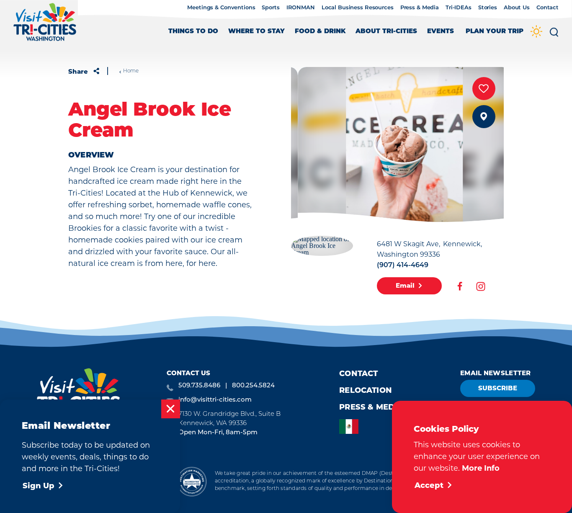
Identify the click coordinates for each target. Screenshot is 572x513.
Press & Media (419, 7)
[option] (351, 426)
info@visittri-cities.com (215, 400)
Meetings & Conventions (221, 7)
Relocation (365, 390)
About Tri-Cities (386, 31)
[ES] (351, 426)
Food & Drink (320, 31)
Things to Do (193, 31)
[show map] (483, 116)
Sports (270, 7)
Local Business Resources (358, 7)
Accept (429, 485)
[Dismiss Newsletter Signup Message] (170, 409)
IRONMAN (300, 7)
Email (405, 285)
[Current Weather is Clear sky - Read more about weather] (536, 32)
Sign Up (38, 485)
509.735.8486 (199, 386)
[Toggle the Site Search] (554, 35)
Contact (547, 7)
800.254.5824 (253, 386)
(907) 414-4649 (402, 265)
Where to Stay (256, 31)
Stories (487, 7)
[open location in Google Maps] (322, 244)
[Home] (45, 26)
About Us (517, 7)
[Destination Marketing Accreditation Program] (191, 481)
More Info (481, 468)
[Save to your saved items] (484, 88)
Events (440, 31)
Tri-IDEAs (459, 7)
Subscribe (497, 388)
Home (131, 71)
